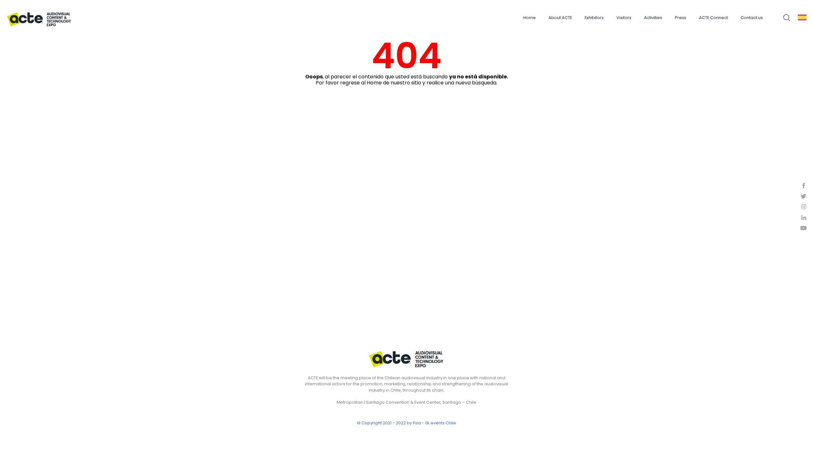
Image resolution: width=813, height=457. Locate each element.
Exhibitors (594, 17)
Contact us (752, 17)
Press (680, 17)
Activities (653, 17)
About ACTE (560, 17)
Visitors (623, 17)
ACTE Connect (713, 17)
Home (529, 17)
